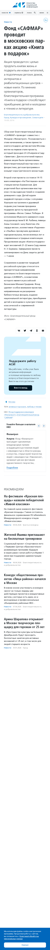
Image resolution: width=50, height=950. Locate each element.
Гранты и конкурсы (30, 525)
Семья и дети (37, 117)
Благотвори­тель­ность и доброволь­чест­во (22, 115)
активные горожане (17, 407)
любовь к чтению (34, 407)
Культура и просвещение (20, 117)
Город (6, 117)
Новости (8, 22)
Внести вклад (20, 388)
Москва (12, 402)
